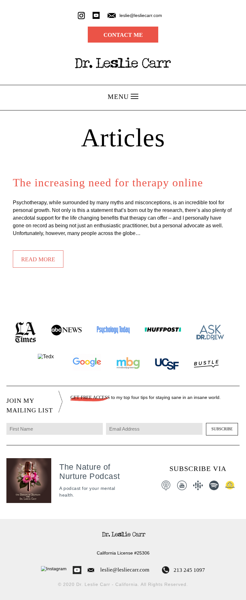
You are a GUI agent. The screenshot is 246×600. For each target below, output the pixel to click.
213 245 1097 (188, 570)
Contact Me (123, 35)
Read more (38, 259)
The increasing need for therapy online (108, 182)
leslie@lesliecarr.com (124, 570)
